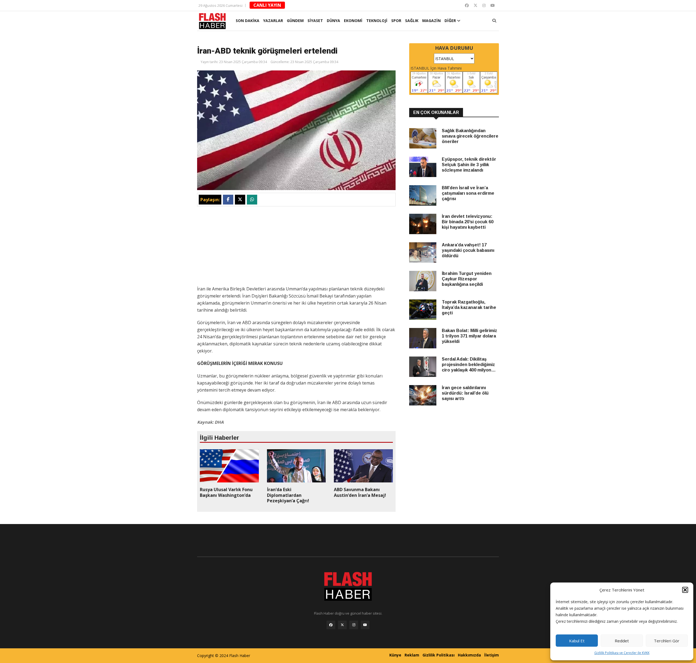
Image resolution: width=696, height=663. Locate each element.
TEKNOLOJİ (376, 20)
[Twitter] (475, 5)
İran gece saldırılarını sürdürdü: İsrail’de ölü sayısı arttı (465, 393)
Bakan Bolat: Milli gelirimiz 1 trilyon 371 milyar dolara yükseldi (469, 336)
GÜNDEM (295, 20)
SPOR (396, 20)
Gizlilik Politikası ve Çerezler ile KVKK (622, 652)
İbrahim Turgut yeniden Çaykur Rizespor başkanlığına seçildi (467, 279)
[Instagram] (484, 5)
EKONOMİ (353, 20)
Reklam (412, 655)
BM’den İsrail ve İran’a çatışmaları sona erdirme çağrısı (468, 193)
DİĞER (451, 20)
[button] (685, 590)
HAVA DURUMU (454, 48)
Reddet (622, 640)
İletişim (491, 655)
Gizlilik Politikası (438, 655)
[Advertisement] (296, 247)
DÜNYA (333, 20)
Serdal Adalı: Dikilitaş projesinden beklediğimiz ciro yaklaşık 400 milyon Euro (468, 365)
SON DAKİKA (247, 20)
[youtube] (492, 5)
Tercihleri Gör (666, 640)
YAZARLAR (273, 20)
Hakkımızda (469, 655)
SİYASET (315, 20)
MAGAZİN (431, 20)
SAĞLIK (411, 20)
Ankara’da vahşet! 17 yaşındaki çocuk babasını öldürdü (468, 250)
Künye (395, 655)
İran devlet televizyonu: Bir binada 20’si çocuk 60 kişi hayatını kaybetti (467, 222)
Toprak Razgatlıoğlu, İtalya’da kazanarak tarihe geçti (469, 307)
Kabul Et (577, 640)
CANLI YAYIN (267, 5)
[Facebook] (467, 5)
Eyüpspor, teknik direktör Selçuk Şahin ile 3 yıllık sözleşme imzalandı (469, 164)
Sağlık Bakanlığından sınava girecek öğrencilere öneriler (470, 136)
